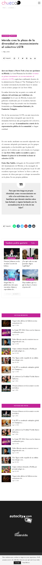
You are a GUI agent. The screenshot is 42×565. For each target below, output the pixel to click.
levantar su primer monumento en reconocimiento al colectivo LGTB (20, 76)
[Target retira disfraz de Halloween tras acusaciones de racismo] (6, 323)
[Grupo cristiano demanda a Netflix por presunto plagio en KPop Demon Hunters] (6, 351)
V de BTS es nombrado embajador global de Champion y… (25, 368)
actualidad (5, 35)
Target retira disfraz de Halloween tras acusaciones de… (24, 322)
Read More (26, 562)
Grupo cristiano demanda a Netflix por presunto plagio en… (24, 349)
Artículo (13, 35)
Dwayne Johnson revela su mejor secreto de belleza (25, 387)
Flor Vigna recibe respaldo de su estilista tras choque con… (25, 359)
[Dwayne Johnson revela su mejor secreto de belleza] (12, 253)
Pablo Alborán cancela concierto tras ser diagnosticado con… (25, 340)
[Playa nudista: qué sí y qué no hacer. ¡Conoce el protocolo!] (30, 274)
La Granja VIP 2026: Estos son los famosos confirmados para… (26, 331)
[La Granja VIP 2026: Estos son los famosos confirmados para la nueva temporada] (6, 332)
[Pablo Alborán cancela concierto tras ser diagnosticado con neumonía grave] (6, 342)
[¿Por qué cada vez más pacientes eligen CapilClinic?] (30, 253)
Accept (17, 562)
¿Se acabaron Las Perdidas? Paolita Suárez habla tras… (25, 377)
